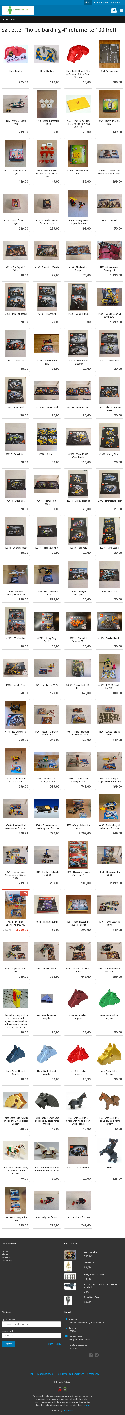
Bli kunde (6, 1254)
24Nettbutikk (67, 1410)
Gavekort (6, 1257)
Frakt (31, 1373)
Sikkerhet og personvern (71, 1373)
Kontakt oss (7, 1260)
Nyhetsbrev (93, 1373)
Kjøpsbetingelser (46, 1373)
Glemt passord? (54, 1344)
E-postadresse (8, 1319)
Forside (5, 19)
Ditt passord (7, 1331)
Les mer (86, 1405)
